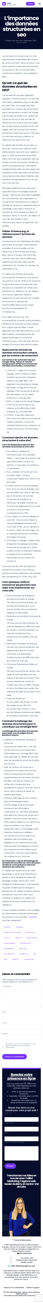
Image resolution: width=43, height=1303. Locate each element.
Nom (4, 1012)
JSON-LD (7, 938)
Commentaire (7, 986)
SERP (5, 959)
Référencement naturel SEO (26, 1260)
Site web (5, 1033)
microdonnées (9, 943)
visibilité (15, 959)
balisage (7, 927)
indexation (30, 932)
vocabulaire (29, 959)
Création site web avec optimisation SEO (20, 41)
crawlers (19, 927)
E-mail (4, 1023)
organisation (25, 943)
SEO (34, 954)
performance (9, 948)
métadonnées (32, 938)
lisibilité (18, 938)
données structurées (12, 932)
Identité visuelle (27, 1262)
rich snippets (9, 954)
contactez (32, 917)
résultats (23, 948)
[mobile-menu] (39, 4)
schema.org (24, 954)
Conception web (26, 1258)
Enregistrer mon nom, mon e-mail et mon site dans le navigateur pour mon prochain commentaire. (20, 1045)
